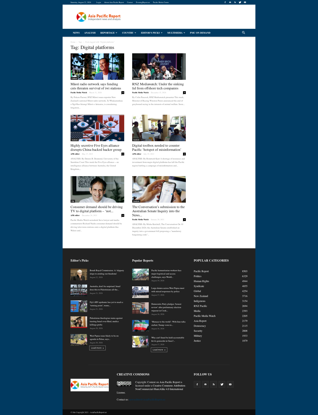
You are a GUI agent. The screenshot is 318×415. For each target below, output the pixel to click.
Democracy (200, 325)
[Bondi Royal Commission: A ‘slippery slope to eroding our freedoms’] (79, 274)
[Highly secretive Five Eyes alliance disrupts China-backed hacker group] (97, 128)
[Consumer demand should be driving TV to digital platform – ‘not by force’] (97, 189)
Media (197, 311)
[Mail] (230, 2)
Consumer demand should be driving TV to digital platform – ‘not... (97, 208)
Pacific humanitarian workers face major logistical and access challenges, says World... (166, 273)
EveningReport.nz (143, 2)
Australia (136, 78)
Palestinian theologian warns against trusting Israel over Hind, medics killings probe (106, 321)
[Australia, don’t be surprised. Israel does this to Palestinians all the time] (79, 290)
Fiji (73, 201)
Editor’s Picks (150, 32)
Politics (197, 276)
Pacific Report (201, 271)
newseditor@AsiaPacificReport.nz (147, 399)
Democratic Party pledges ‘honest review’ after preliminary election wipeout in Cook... (166, 307)
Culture (74, 78)
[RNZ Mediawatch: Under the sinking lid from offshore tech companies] (159, 66)
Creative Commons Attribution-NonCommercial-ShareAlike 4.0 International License (151, 389)
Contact (130, 2)
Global (197, 291)
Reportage (107, 32)
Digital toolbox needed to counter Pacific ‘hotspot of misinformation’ (156, 147)
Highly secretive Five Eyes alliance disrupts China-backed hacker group (96, 147)
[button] (243, 33)
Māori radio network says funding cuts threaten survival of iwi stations (96, 86)
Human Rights (201, 281)
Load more (96, 347)
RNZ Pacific (200, 306)
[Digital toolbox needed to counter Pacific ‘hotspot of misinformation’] (159, 128)
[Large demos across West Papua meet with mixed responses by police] (140, 292)
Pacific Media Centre (161, 2)
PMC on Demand (200, 32)
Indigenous (199, 301)
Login (98, 2)
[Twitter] (240, 2)
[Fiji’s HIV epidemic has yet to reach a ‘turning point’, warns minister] (79, 306)
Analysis (90, 32)
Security (198, 330)
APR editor (75, 154)
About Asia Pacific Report (114, 2)
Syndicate (199, 286)
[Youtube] (244, 2)
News (76, 32)
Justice (197, 340)
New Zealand (201, 296)
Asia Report (200, 320)
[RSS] (235, 2)
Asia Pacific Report (169, 382)
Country (127, 32)
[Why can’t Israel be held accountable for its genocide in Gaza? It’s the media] (140, 341)
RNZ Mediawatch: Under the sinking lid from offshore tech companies (158, 86)
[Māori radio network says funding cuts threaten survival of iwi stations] (97, 66)
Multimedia (175, 32)
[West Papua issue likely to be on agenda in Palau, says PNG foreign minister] (79, 340)
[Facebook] (225, 2)
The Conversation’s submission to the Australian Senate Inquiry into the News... (158, 210)
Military (198, 335)
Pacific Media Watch (79, 92)
